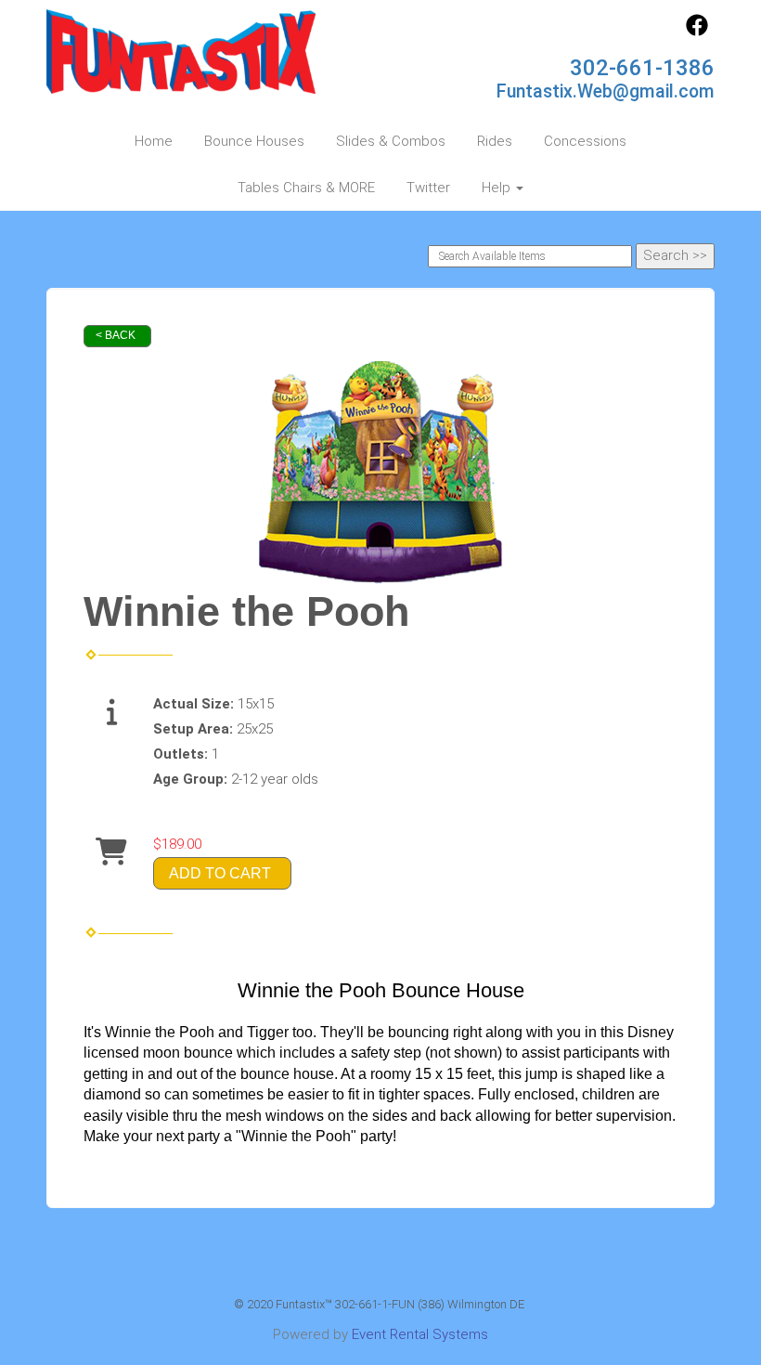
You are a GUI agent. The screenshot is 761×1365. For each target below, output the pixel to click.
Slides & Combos (390, 141)
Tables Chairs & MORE (306, 187)
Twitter (428, 187)
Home (154, 141)
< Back (115, 335)
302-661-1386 (642, 68)
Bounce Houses (254, 141)
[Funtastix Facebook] (697, 31)
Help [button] (498, 187)
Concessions (585, 141)
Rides (494, 141)
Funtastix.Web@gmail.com (606, 91)
